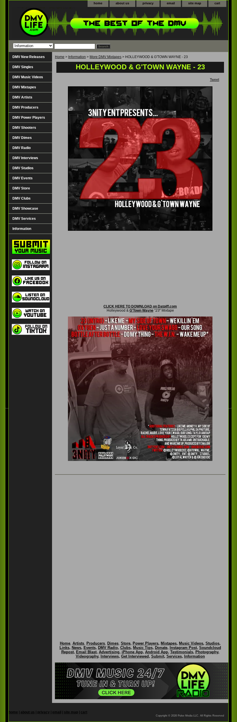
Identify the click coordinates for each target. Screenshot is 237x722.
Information (77, 57)
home (98, 3)
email (171, 3)
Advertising (109, 652)
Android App (156, 652)
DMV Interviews (25, 158)
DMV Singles (22, 67)
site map (194, 3)
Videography (87, 656)
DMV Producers (25, 107)
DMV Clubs (21, 198)
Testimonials (181, 652)
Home (59, 57)
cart (217, 3)
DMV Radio (21, 148)
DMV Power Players (28, 118)
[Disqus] (140, 552)
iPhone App (132, 652)
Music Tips (143, 647)
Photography (206, 652)
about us (122, 3)
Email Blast (86, 652)
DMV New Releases (28, 57)
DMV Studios (23, 168)
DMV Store (21, 188)
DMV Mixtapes (24, 87)
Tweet (214, 80)
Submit (157, 656)
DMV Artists (22, 97)
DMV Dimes (22, 138)
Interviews (110, 656)
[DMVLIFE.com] (81, 23)
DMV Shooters (24, 128)
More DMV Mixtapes (105, 57)
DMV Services (24, 219)
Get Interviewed (135, 656)
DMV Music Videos (27, 77)
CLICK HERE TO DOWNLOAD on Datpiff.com (140, 306)
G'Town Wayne (141, 310)
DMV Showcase (25, 208)
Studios (212, 643)
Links (64, 647)
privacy (147, 3)
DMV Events (22, 178)
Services (174, 656)
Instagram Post (183, 647)
